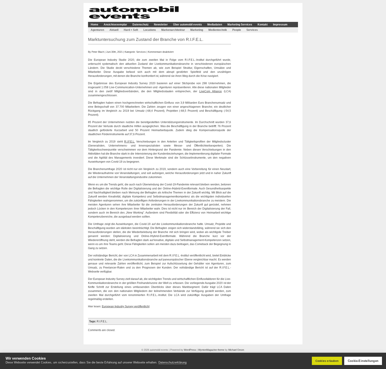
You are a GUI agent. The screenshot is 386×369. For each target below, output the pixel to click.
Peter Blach (98, 51)
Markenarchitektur (173, 29)
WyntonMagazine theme (211, 349)
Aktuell (113, 29)
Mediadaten (214, 24)
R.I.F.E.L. (129, 141)
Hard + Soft (131, 29)
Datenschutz (140, 24)
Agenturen (97, 29)
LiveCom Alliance (210, 91)
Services (252, 29)
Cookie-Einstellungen (363, 361)
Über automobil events (187, 24)
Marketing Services (239, 24)
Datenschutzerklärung (172, 362)
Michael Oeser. (236, 349)
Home (94, 24)
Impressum (280, 24)
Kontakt (263, 24)
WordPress (190, 349)
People (236, 29)
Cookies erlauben (326, 361)
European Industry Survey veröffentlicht (125, 306)
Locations (149, 29)
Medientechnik (217, 29)
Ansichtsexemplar (115, 24)
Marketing (196, 29)
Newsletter (161, 24)
